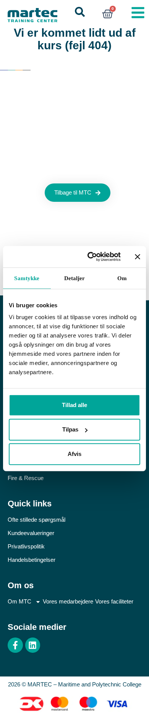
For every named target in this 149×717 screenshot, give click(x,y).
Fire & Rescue (26, 478)
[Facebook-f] (15, 645)
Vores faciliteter (114, 601)
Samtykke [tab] (26, 278)
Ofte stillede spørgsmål (36, 519)
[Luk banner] (137, 257)
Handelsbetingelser (31, 559)
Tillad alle (74, 405)
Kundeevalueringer (31, 533)
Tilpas (70, 429)
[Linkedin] (32, 645)
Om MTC (19, 601)
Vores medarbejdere (68, 601)
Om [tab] (122, 278)
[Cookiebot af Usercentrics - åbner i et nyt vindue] (90, 257)
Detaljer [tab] (74, 278)
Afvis (74, 454)
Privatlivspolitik (26, 546)
